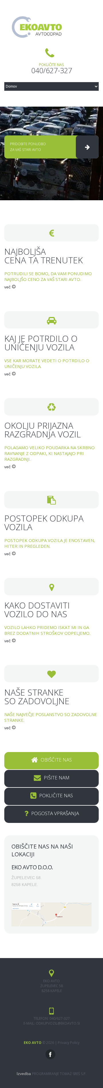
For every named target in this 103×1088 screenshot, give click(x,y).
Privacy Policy (69, 1042)
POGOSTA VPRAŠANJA (55, 813)
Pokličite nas (56, 795)
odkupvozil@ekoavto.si (58, 1023)
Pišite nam (57, 777)
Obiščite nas (56, 759)
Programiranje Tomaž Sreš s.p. (59, 1073)
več (8, 287)
